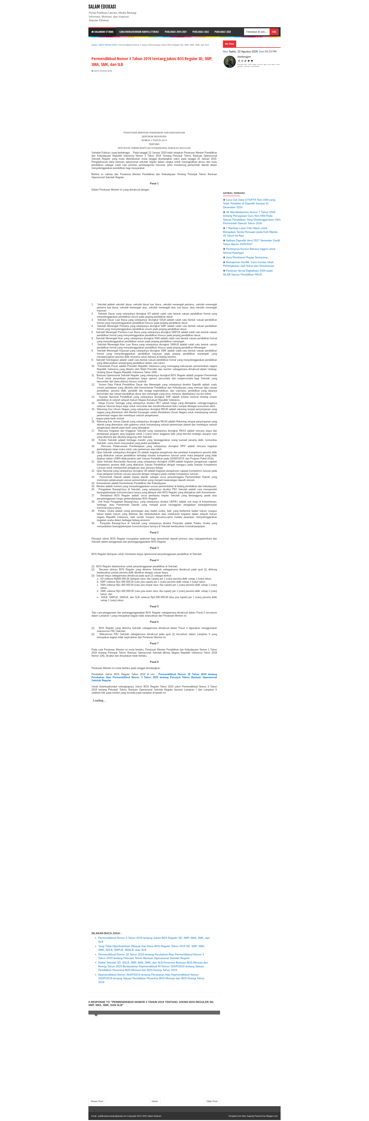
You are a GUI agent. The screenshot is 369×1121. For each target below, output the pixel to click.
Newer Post (97, 1101)
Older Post (212, 1101)
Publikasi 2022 (200, 32)
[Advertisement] (154, 101)
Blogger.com (272, 1116)
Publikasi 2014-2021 (176, 32)
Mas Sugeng (248, 1116)
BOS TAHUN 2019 (103, 71)
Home (155, 1101)
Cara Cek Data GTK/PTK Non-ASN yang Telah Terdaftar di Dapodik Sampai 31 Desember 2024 (249, 203)
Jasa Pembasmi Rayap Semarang (247, 257)
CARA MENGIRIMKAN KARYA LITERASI (139, 32)
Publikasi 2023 (222, 32)
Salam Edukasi (102, 7)
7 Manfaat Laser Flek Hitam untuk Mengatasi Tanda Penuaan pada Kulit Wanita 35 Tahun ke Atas (250, 232)
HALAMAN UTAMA (103, 32)
